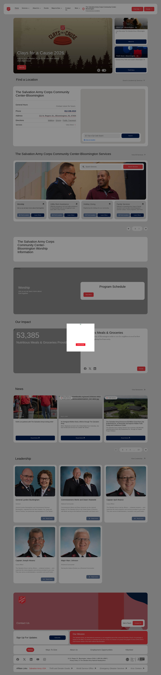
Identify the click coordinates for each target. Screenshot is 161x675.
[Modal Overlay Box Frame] (80, 337)
